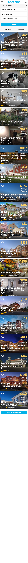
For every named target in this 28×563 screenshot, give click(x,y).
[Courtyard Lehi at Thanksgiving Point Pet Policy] (14, 381)
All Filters (21, 29)
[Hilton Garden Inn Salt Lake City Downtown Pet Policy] (14, 343)
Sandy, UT (10, 313)
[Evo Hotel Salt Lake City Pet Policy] (14, 268)
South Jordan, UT (12, 50)
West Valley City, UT (13, 333)
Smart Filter (7, 29)
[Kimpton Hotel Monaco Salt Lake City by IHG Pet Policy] (14, 192)
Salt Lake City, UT (12, 199)
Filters (24, 6)
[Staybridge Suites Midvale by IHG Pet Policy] (14, 249)
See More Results (14, 412)
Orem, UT (10, 237)
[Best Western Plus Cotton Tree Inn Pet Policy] (14, 305)
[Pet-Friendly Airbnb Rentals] (14, 79)
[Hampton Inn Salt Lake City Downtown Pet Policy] (14, 400)
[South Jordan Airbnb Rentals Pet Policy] (14, 135)
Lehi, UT (10, 388)
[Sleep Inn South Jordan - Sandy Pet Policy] (14, 98)
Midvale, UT (11, 256)
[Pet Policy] (2, 34)
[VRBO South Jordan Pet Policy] (14, 117)
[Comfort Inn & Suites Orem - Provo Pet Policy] (14, 230)
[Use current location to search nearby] (25, 9)
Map (19, 6)
